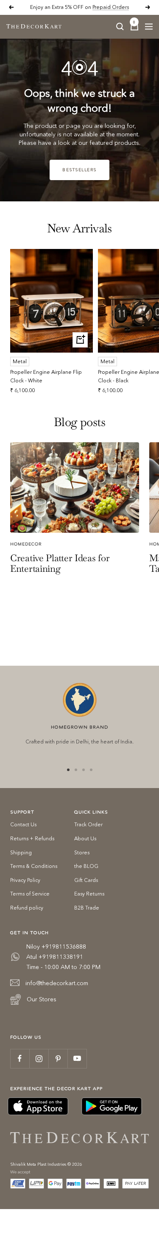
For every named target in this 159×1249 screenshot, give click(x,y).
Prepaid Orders (110, 7)
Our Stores (41, 999)
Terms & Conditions (33, 866)
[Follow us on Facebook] (19, 1058)
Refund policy (26, 907)
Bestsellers (79, 169)
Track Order (88, 824)
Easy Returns (89, 893)
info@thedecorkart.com (56, 983)
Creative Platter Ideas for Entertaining (59, 563)
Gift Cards (86, 880)
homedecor (26, 544)
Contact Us (23, 824)
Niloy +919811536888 (56, 946)
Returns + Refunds (32, 838)
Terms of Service (30, 893)
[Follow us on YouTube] (76, 1058)
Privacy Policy (25, 880)
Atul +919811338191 (54, 957)
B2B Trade (86, 907)
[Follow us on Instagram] (38, 1058)
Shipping (21, 852)
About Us (85, 838)
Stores (81, 852)
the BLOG (86, 866)
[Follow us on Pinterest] (57, 1058)
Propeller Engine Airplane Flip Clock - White (46, 376)
